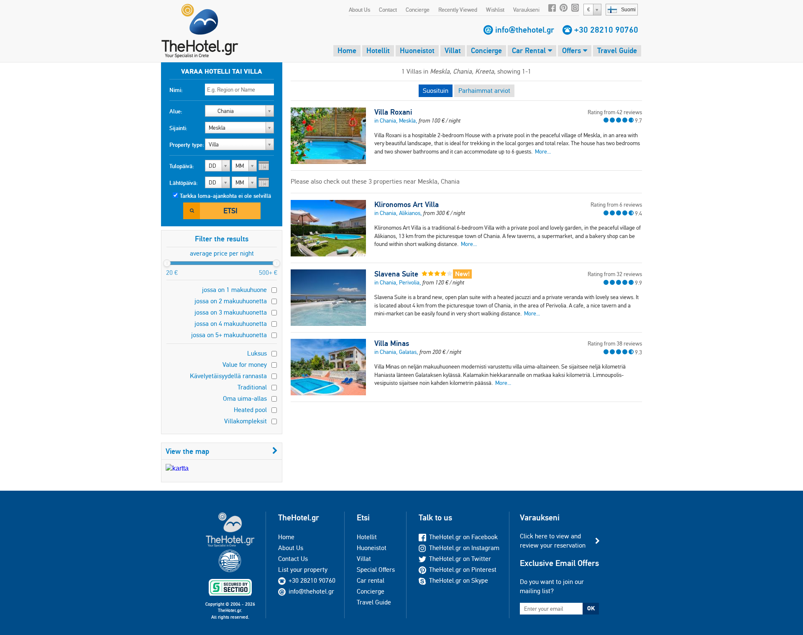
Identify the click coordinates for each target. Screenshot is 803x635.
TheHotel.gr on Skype (458, 580)
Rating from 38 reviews (615, 343)
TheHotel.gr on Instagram (464, 548)
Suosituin (435, 91)
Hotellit (378, 50)
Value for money (244, 365)
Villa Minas (391, 343)
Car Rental (530, 50)
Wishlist (495, 9)
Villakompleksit (245, 421)
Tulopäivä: (181, 166)
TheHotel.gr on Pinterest (462, 570)
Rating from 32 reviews (615, 274)
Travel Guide (617, 50)
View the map (187, 451)
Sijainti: (178, 128)
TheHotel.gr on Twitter (460, 559)
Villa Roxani (393, 112)
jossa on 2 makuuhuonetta (230, 301)
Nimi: (176, 90)
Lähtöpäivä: (183, 183)
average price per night (222, 253)
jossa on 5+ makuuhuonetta (229, 335)
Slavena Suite (396, 274)
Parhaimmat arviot (484, 91)
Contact (388, 9)
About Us (359, 9)
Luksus (257, 353)
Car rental (370, 580)
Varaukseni (526, 9)
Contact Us (293, 559)
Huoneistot (417, 50)
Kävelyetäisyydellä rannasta (228, 376)
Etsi (230, 210)
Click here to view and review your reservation (553, 540)
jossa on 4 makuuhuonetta (230, 324)
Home (347, 50)
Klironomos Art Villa (406, 204)
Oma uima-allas (245, 398)
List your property (302, 570)
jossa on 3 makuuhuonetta (230, 312)
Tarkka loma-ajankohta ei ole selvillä (225, 196)
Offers (572, 50)
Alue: (175, 111)
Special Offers (376, 570)
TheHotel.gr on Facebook (463, 537)
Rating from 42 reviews (615, 112)
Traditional (252, 387)
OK (591, 608)
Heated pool (250, 410)
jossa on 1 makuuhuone (234, 290)
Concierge (418, 9)
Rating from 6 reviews (616, 204)
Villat (453, 50)
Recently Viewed (457, 9)
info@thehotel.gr (524, 29)
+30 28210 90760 (606, 29)
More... (543, 151)
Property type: (186, 145)
